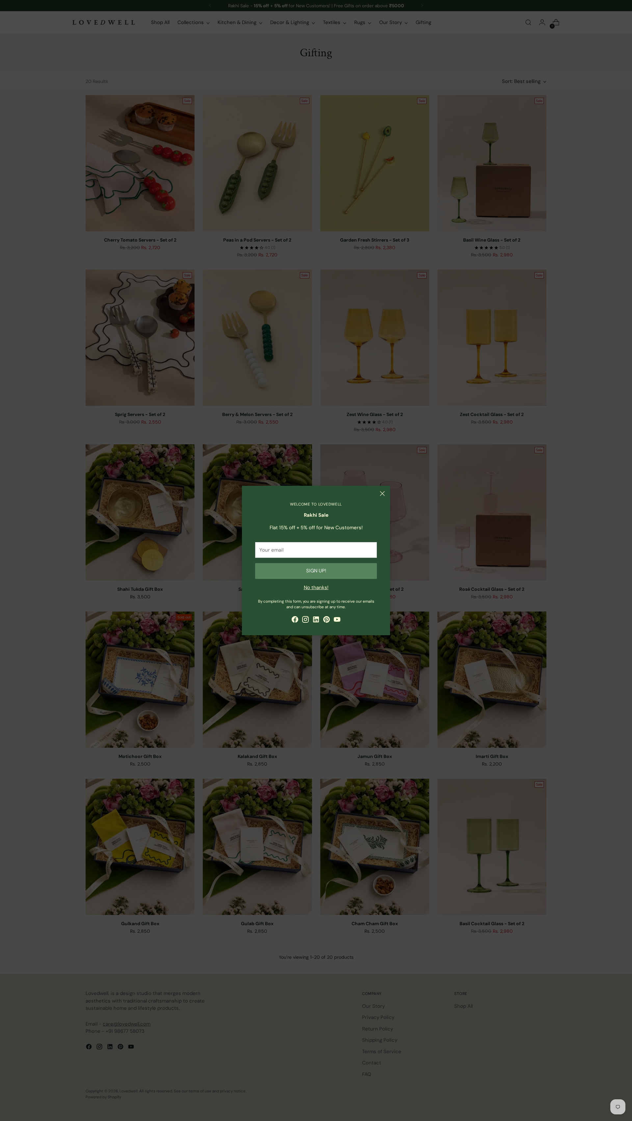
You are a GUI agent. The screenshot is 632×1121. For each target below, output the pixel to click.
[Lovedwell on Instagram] (305, 620)
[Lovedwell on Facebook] (295, 620)
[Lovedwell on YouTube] (337, 620)
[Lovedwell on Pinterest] (326, 620)
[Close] (382, 493)
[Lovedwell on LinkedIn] (316, 620)
